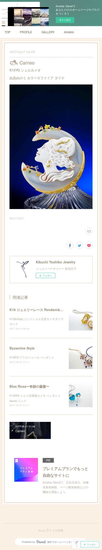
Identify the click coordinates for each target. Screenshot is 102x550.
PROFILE (26, 32)
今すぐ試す (65, 20)
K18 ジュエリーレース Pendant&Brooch (40, 309)
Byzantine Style (22, 348)
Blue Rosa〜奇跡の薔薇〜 (29, 386)
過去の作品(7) (16, 218)
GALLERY (48, 32)
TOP (7, 32)
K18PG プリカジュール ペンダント (31, 357)
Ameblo (69, 32)
